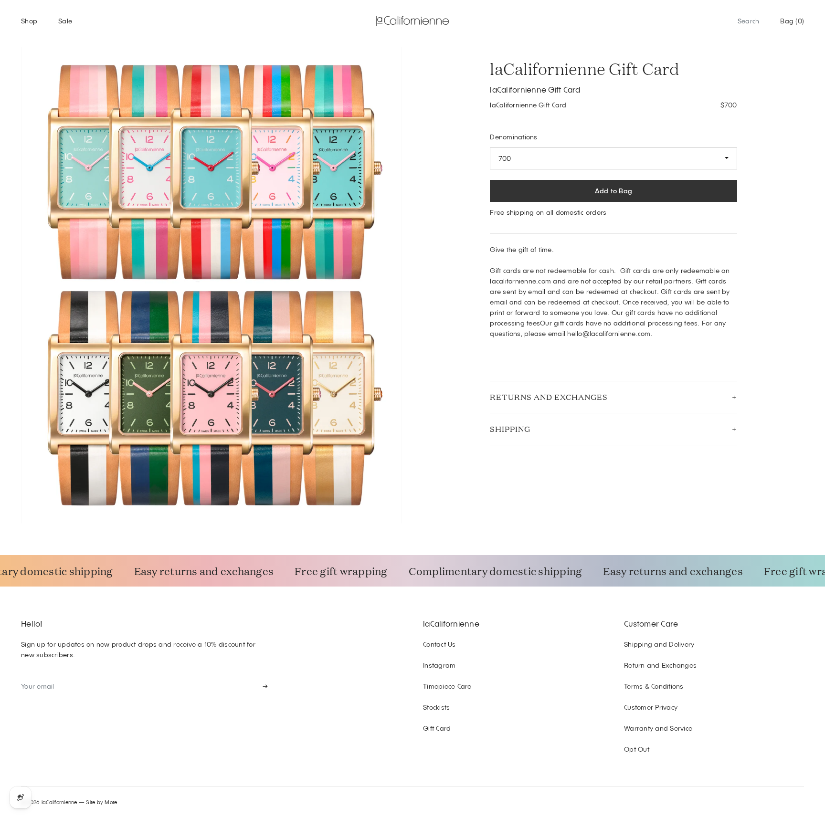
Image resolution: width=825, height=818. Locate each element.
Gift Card (437, 728)
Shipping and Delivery (659, 644)
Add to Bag (614, 191)
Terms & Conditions (654, 686)
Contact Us (439, 644)
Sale (65, 21)
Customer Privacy (650, 707)
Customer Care (651, 623)
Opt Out (636, 749)
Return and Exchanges (660, 665)
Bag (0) (792, 21)
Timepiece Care (447, 686)
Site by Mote (101, 802)
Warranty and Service (658, 728)
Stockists (436, 707)
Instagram (439, 665)
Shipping (510, 428)
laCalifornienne (451, 623)
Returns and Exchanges (549, 396)
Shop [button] (29, 21)
